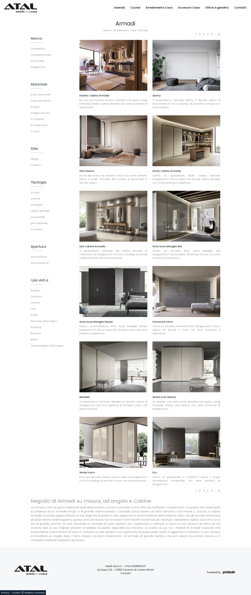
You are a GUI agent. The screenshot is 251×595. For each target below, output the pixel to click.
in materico (38, 119)
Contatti (240, 8)
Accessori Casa (189, 8)
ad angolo (37, 204)
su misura (36, 229)
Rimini (34, 339)
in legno (35, 107)
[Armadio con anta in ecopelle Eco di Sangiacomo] (186, 442)
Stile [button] (34, 148)
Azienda (119, 8)
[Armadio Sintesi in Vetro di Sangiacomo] (113, 442)
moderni (36, 165)
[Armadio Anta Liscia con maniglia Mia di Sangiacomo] (186, 216)
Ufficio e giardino (217, 8)
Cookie (16, 592)
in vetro (35, 131)
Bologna (35, 290)
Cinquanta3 (38, 48)
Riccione (36, 333)
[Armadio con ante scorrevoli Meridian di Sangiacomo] (113, 366)
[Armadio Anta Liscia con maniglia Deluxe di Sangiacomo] (113, 291)
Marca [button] (36, 38)
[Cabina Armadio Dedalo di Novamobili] (113, 65)
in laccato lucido (41, 94)
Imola (34, 315)
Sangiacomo (38, 67)
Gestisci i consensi (34, 592)
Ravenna (36, 327)
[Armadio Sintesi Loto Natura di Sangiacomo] (186, 366)
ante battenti (39, 257)
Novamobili (37, 61)
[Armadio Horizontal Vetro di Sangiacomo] (186, 291)
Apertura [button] (38, 246)
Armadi (143, 30)
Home (106, 30)
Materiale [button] (39, 84)
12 (219, 34)
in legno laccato (40, 113)
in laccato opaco (41, 100)
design (35, 159)
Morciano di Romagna (44, 321)
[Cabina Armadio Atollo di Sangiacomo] (186, 140)
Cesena (35, 302)
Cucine (135, 8)
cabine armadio (40, 211)
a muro (35, 192)
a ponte (35, 198)
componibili (38, 217)
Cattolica (36, 296)
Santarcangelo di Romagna (47, 345)
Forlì (33, 309)
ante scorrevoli (39, 263)
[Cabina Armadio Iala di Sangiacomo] (113, 216)
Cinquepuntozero (41, 54)
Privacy (5, 592)
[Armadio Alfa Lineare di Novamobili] (113, 140)
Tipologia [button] (38, 182)
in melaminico (39, 125)
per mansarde (39, 223)
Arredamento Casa (159, 8)
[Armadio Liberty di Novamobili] (186, 65)
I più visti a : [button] (40, 280)
